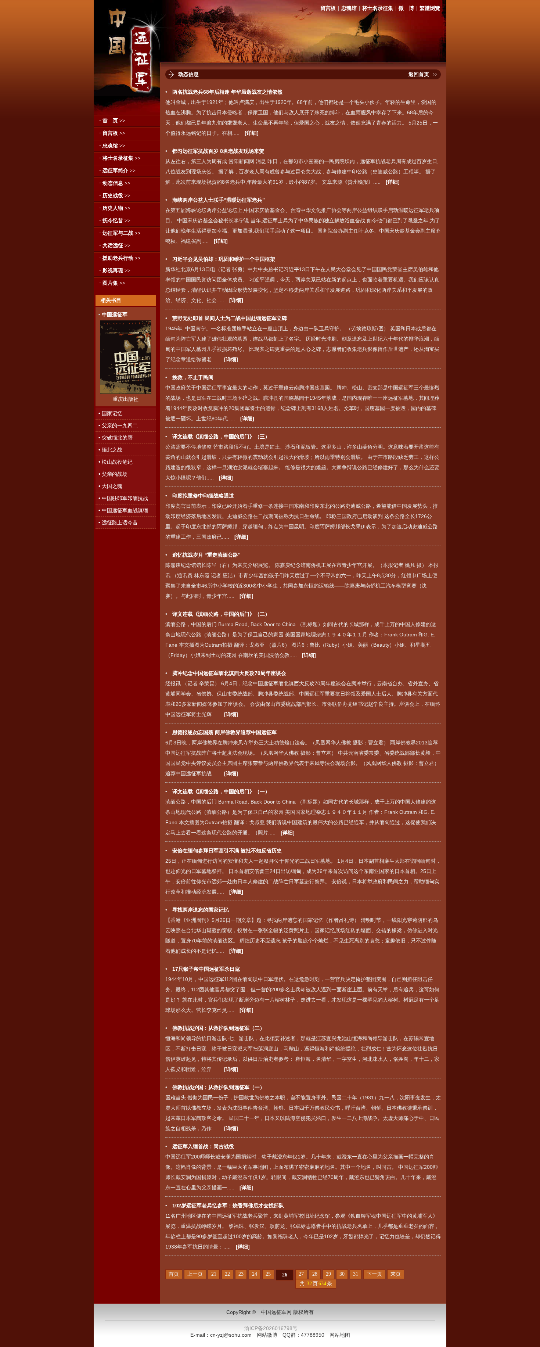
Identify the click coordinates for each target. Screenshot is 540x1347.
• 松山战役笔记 (115, 462)
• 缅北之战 (110, 450)
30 (342, 1274)
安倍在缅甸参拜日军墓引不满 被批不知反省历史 (227, 851)
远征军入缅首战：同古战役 (203, 1146)
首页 (174, 1274)
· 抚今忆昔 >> (114, 220)
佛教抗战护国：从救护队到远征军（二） (218, 1028)
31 (355, 1274)
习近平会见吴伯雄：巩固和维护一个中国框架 (223, 259)
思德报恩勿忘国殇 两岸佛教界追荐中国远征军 (224, 732)
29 (328, 1274)
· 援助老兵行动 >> (120, 258)
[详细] (252, 133)
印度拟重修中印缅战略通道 (203, 496)
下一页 (374, 1274)
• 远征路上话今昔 (118, 522)
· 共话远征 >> (114, 245)
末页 (395, 1274)
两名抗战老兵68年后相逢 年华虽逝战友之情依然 (227, 92)
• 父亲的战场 (112, 474)
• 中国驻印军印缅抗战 (123, 498)
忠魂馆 (349, 8)
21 (213, 1274)
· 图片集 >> (112, 283)
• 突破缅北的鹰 (115, 438)
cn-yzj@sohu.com (231, 1335)
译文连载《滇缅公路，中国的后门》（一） (221, 791)
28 (314, 1274)
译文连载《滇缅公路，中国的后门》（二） (221, 614)
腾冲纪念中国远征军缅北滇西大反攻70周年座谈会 (229, 673)
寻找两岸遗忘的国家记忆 (200, 910)
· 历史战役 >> (114, 195)
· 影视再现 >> (114, 270)
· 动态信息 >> (114, 183)
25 (268, 1274)
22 (227, 1274)
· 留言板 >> (112, 133)
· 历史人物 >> (114, 208)
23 (241, 1274)
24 (254, 1274)
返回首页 (418, 74)
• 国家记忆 (110, 413)
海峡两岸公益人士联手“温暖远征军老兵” (218, 200)
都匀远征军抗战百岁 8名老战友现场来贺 (218, 151)
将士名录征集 (377, 8)
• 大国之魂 (110, 486)
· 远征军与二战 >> (120, 233)
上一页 (195, 1274)
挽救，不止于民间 (192, 377)
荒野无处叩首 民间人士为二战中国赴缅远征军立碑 (229, 318)
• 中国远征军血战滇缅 (123, 510)
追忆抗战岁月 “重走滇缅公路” (206, 555)
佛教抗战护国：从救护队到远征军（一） (218, 1087)
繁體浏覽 (430, 8)
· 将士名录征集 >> (120, 158)
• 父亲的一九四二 (118, 425)
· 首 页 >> (112, 120)
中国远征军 (114, 314)
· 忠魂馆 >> (112, 145)
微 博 (406, 8)
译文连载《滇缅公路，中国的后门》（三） (221, 436)
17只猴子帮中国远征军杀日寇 (206, 969)
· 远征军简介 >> (117, 170)
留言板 (328, 8)
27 (301, 1274)
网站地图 (340, 1335)
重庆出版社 (125, 399)
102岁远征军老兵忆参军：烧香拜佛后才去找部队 (228, 1205)
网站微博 (267, 1335)
